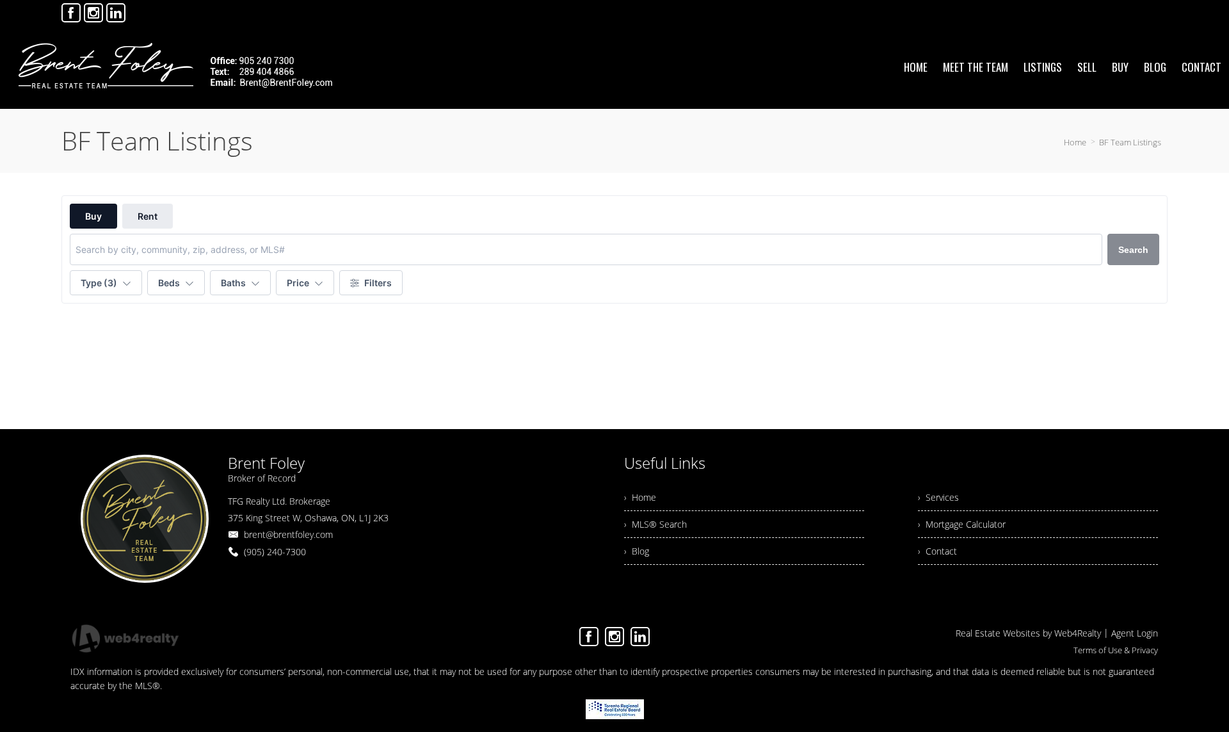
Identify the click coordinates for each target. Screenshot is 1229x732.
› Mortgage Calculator (962, 524)
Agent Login (1134, 633)
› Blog (636, 551)
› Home (640, 497)
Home (1075, 142)
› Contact (937, 551)
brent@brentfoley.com (288, 534)
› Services (938, 497)
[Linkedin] (115, 12)
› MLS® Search (655, 524)
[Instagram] (93, 12)
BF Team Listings (1130, 142)
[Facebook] (71, 12)
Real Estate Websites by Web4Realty (1028, 633)
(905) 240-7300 (275, 552)
